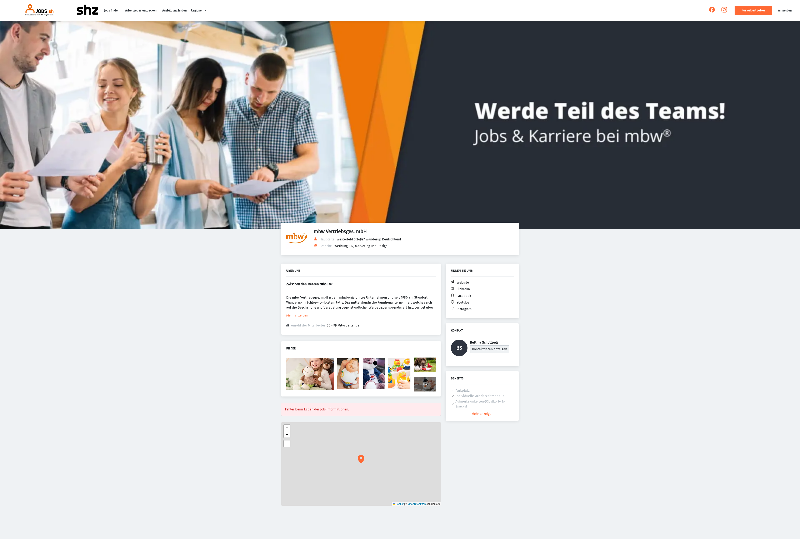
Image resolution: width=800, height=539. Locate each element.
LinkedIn (463, 289)
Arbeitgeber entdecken (140, 10)
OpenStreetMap (417, 503)
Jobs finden (111, 10)
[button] (361, 459)
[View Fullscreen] (287, 443)
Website (463, 282)
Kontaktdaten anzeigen (489, 349)
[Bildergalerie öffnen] (310, 374)
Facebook (464, 296)
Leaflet (399, 503)
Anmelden (785, 10)
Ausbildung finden (174, 10)
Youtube (463, 302)
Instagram (464, 309)
